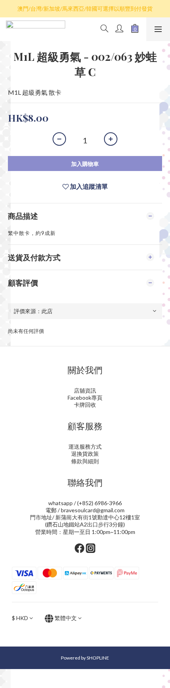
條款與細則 (85, 461)
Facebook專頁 (85, 397)
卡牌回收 (85, 404)
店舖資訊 (85, 390)
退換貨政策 (85, 453)
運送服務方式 (85, 446)
